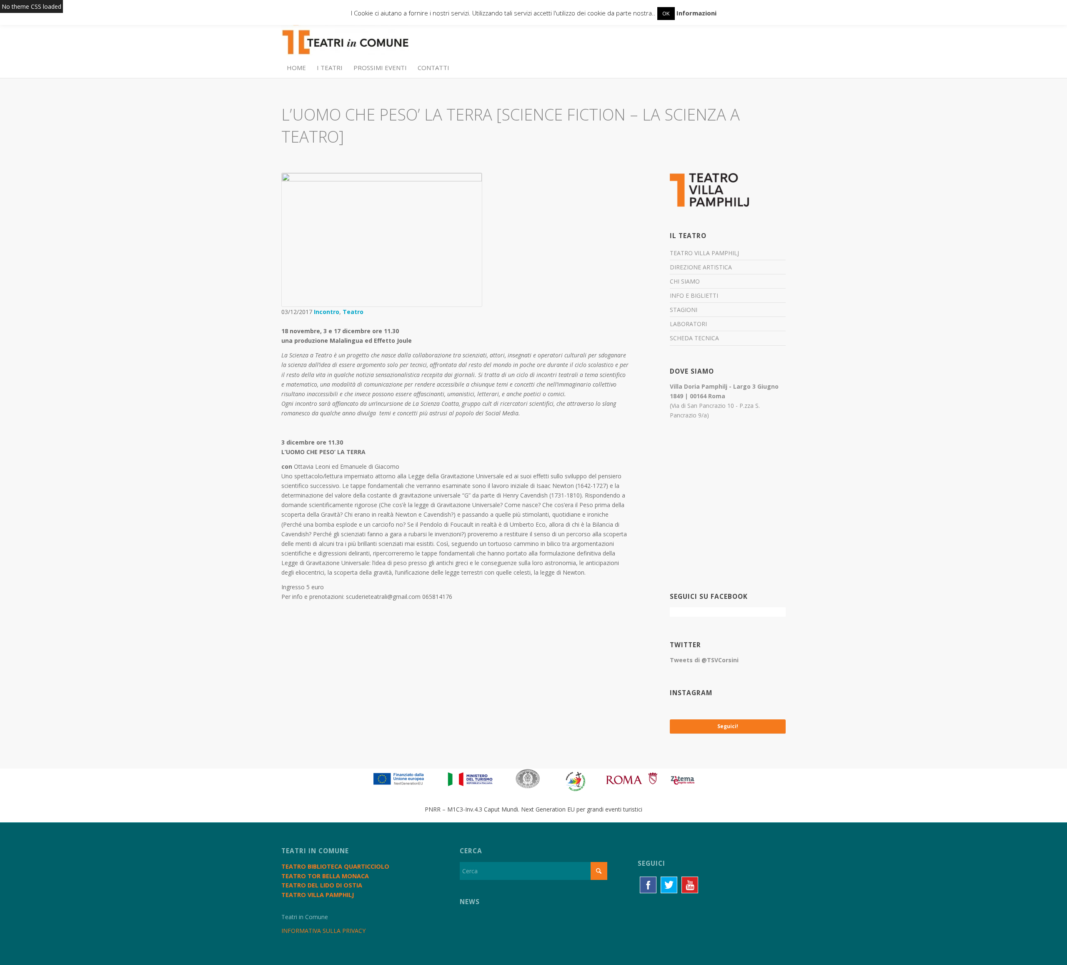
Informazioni (696, 13)
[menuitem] (296, 67)
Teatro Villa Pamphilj (704, 253)
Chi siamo (685, 281)
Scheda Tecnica (694, 338)
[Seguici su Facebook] (648, 885)
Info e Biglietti (694, 295)
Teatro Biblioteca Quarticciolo (335, 866)
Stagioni (683, 310)
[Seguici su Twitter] (669, 885)
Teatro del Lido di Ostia (321, 885)
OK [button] (666, 13)
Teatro (353, 312)
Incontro (326, 312)
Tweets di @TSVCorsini (704, 660)
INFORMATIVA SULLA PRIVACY (323, 931)
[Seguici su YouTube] (689, 885)
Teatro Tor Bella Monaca (325, 876)
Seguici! (727, 726)
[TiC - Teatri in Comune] (345, 38)
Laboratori (688, 324)
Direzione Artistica (701, 267)
